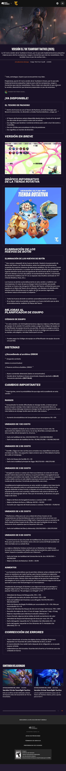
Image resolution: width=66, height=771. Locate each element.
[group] (33, 688)
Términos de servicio (33, 740)
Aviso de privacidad (33, 736)
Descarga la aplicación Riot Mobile (33, 719)
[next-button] (61, 710)
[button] (22, 62)
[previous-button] (58, 710)
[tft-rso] (16, 3)
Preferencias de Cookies (33, 745)
